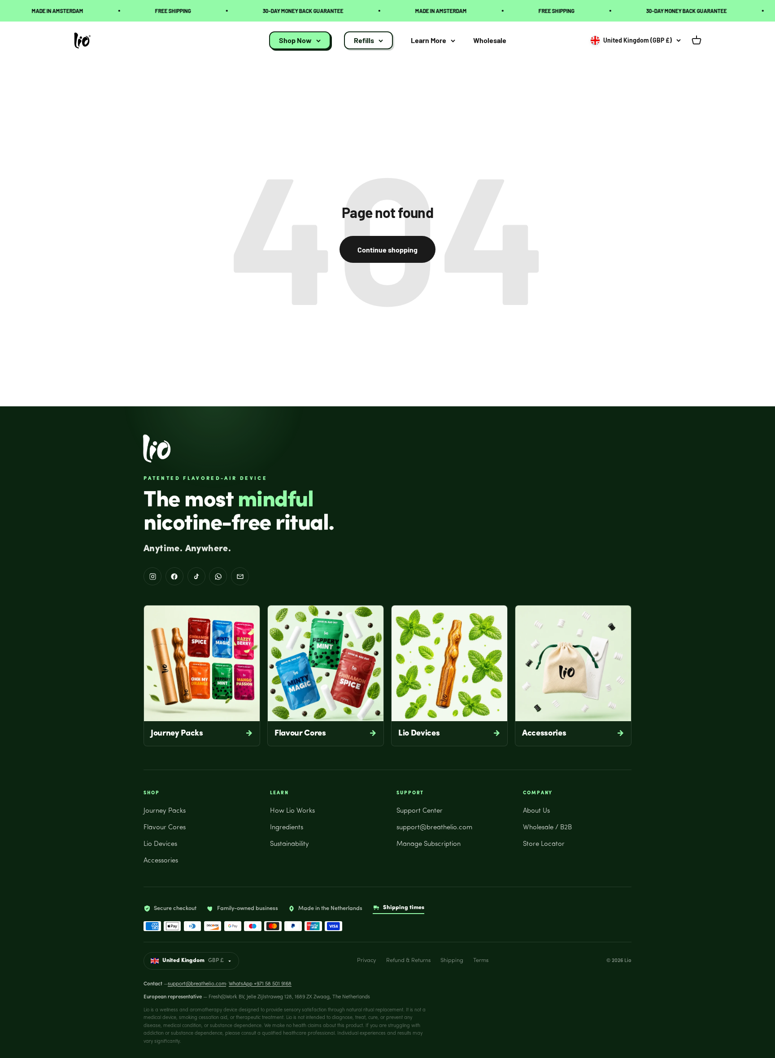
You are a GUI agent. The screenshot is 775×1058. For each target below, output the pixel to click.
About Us (536, 811)
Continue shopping (387, 249)
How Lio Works (292, 811)
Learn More (428, 40)
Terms (480, 960)
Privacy (366, 960)
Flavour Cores (165, 827)
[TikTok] (196, 576)
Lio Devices (160, 844)
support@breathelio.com (434, 827)
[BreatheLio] (157, 448)
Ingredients (286, 827)
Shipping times (403, 907)
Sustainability (289, 844)
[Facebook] (174, 576)
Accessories (161, 861)
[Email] (240, 576)
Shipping (451, 960)
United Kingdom (193, 960)
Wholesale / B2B (547, 827)
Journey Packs (165, 811)
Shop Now (295, 40)
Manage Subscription (428, 844)
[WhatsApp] (218, 576)
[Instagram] (152, 576)
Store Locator (544, 844)
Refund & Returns (408, 960)
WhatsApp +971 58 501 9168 (260, 984)
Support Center (419, 811)
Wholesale (489, 40)
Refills (364, 40)
